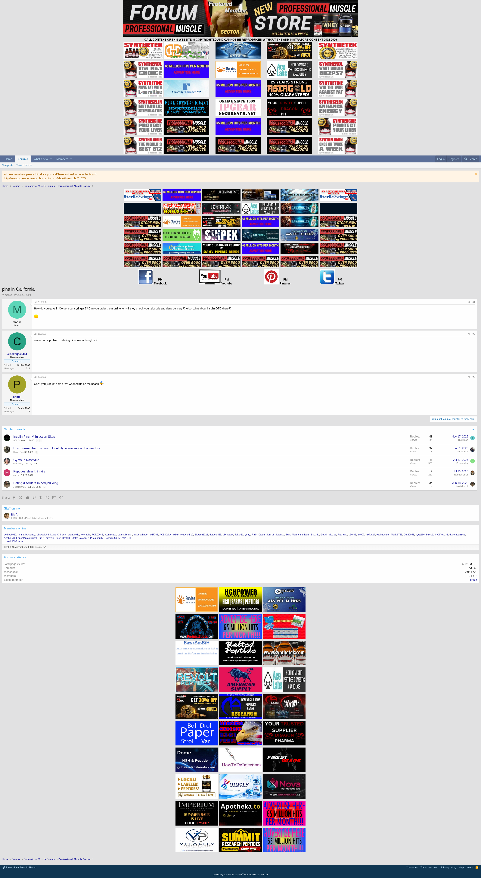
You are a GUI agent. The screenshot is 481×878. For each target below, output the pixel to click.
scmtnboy (18, 463)
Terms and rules (429, 867)
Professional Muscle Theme (20, 867)
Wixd (175, 534)
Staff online (12, 508)
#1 (474, 302)
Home (8, 159)
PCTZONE (97, 534)
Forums (23, 159)
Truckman (463, 440)
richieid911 (462, 451)
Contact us (412, 867)
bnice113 (431, 534)
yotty (247, 534)
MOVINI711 (124, 538)
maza (16, 475)
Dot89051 (409, 534)
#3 (474, 377)
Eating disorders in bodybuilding (35, 483)
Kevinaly (85, 534)
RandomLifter (461, 474)
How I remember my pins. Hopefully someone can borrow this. (57, 448)
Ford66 (472, 579)
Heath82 (66, 538)
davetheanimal (457, 534)
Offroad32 (442, 534)
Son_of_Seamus (275, 534)
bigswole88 (43, 534)
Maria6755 (396, 534)
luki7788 (153, 534)
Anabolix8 (9, 538)
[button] (51, 158)
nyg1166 (420, 534)
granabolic (73, 534)
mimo (21, 534)
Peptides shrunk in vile (29, 471)
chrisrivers (303, 534)
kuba (53, 534)
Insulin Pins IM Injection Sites (34, 436)
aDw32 (352, 534)
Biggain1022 (201, 534)
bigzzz (332, 534)
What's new (41, 159)
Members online (15, 528)
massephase (140, 534)
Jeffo (75, 538)
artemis (50, 538)
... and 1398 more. (14, 541)
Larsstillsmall (125, 534)
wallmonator (383, 534)
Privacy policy (448, 867)
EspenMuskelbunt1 (26, 538)
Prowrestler (462, 463)
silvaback (228, 534)
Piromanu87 (96, 538)
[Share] (469, 302)
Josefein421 (19, 487)
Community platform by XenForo (240, 874)
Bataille (315, 534)
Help (461, 867)
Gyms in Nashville (26, 460)
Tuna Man (291, 534)
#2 (474, 334)
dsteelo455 (215, 534)
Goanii (324, 534)
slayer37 (84, 538)
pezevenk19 (186, 534)
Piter (58, 538)
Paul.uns (342, 534)
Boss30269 (111, 538)
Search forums (24, 165)
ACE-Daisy (166, 534)
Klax (15, 452)
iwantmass (110, 534)
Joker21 (239, 534)
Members (62, 159)
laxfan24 (370, 534)
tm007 (361, 534)
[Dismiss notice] (475, 174)
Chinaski (62, 534)
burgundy (30, 534)
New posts (7, 165)
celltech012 (10, 534)
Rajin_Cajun (258, 534)
